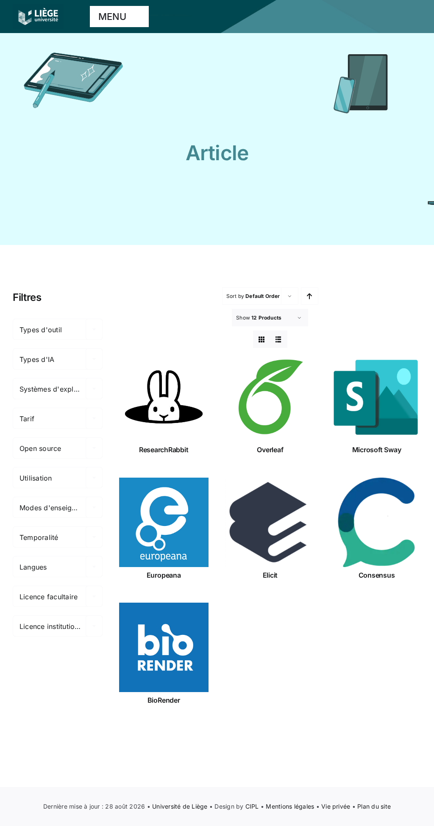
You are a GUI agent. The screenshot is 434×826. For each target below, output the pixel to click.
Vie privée (335, 806)
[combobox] (58, 329)
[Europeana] (164, 522)
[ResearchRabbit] (164, 397)
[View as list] (278, 339)
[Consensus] (376, 522)
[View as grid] (261, 339)
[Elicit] (270, 522)
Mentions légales (290, 806)
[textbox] (57, 329)
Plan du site (374, 806)
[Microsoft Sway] (376, 397)
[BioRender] (164, 647)
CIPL (252, 806)
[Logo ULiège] (38, 7)
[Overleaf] (270, 397)
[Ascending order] (309, 296)
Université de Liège (180, 806)
